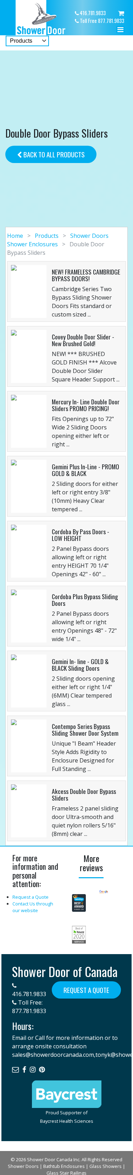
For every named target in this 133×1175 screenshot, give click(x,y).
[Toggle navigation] (120, 31)
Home (15, 236)
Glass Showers (105, 1166)
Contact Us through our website (32, 907)
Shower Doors (23, 1166)
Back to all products (53, 154)
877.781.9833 (29, 1011)
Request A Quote (86, 990)
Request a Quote (30, 897)
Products (46, 236)
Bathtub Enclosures (64, 1166)
